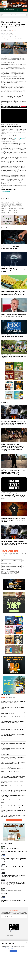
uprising (6, 39)
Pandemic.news (15, 187)
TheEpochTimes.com (5, 191)
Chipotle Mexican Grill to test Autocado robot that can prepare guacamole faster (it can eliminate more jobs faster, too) (13, 293)
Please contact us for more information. (9, 573)
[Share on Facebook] (5, 33)
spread (22, 38)
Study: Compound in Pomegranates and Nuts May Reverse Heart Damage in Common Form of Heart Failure (12, 801)
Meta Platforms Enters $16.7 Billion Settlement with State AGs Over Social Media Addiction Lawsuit (13, 717)
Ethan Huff (9, 30)
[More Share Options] (11, 33)
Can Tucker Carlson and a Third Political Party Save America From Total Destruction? (13, 876)
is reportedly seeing (14, 56)
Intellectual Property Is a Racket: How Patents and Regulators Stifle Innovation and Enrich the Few (12, 767)
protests (11, 38)
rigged (14, 38)
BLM (14, 36)
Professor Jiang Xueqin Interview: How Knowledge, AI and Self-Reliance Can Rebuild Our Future (13, 892)
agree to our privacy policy (8, 948)
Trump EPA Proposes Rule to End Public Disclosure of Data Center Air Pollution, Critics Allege (13, 763)
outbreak (16, 37)
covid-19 (22, 36)
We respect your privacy (14, 919)
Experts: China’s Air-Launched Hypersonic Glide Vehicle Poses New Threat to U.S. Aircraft (12, 739)
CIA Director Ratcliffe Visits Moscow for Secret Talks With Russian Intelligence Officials (13, 702)
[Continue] (25, 916)
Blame (12, 36)
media (12, 37)
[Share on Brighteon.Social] (2, 33)
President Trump (12, 208)
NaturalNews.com (5, 193)
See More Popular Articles (14, 820)
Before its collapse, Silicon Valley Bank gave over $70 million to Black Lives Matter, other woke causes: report (14, 543)
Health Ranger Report (6, 843)
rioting (17, 38)
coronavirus (18, 36)
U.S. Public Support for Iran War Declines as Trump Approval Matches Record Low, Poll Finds (12, 786)
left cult (7, 37)
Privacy (8, 935)
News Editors (9, 334)
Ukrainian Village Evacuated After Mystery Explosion (13, 726)
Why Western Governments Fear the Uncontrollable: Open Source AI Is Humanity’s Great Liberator (13, 758)
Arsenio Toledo (9, 245)
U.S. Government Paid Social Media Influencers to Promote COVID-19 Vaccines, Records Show (12, 772)
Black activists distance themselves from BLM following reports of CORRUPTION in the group (13, 520)
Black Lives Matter (7, 36)
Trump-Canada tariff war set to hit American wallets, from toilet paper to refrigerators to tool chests (13, 777)
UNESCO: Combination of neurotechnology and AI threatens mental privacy (13, 270)
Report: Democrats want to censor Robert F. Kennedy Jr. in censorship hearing (13, 315)
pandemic (20, 37)
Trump (2, 39)
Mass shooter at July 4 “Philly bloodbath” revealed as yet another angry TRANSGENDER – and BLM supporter (13, 472)
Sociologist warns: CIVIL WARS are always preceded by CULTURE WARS (13, 247)
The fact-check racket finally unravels (12, 336)
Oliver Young (9, 266)
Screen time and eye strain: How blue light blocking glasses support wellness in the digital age (12, 806)
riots (19, 38)
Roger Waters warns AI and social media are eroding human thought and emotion (13, 712)
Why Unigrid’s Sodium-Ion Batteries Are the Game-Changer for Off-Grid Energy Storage (12, 722)
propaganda (6, 38)
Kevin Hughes (9, 289)
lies (10, 37)
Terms (11, 935)
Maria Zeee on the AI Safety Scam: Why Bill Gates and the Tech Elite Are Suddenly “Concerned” (13, 791)
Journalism (3, 37)
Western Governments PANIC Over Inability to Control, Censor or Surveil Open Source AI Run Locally (13, 868)
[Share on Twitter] (8, 33)
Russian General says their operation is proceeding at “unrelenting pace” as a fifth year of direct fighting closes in (13, 707)
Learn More (6, 950)
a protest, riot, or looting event (19, 138)
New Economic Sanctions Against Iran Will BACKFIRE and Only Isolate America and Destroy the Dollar (13, 900)
